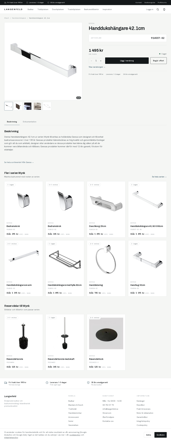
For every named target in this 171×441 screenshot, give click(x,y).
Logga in (149, 9)
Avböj (148, 435)
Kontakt (139, 2)
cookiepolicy (74, 435)
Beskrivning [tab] (12, 121)
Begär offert (158, 60)
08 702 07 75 (108, 405)
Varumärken (73, 425)
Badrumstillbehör (91, 9)
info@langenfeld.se (110, 409)
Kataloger (141, 401)
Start (6, 18)
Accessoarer (73, 417)
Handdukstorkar (75, 413)
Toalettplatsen (74, 9)
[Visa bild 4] (37, 106)
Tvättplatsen (42, 9)
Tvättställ (72, 409)
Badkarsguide (150, 2)
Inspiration (107, 9)
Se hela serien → (159, 176)
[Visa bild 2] (18, 106)
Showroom (107, 413)
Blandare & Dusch (75, 405)
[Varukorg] (164, 9)
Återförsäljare (108, 417)
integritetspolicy (11, 437)
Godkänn (161, 435)
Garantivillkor (142, 417)
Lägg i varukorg (127, 60)
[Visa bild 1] (8, 106)
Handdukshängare (19, 18)
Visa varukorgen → (97, 67)
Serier (70, 421)
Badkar (31, 9)
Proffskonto (162, 2)
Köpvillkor (141, 405)
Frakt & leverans (143, 409)
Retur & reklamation (145, 413)
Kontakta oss (108, 421)
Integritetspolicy (143, 421)
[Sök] (157, 9)
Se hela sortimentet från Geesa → (19, 162)
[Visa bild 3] (28, 106)
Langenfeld (13, 9)
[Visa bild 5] (47, 106)
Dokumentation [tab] (29, 121)
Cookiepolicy (142, 425)
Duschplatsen (58, 9)
